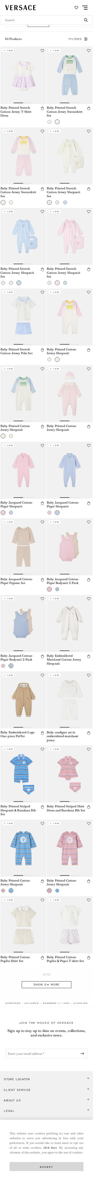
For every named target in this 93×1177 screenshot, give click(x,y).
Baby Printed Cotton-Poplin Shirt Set (15, 959)
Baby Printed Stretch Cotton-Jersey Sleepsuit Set (63, 192)
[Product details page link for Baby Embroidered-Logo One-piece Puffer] (23, 700)
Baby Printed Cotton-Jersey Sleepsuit (62, 351)
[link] (13, 1003)
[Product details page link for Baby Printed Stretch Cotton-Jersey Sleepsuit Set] (70, 156)
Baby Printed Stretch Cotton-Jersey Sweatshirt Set (65, 112)
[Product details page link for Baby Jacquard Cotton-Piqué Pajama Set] (23, 546)
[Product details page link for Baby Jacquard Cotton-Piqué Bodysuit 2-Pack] (70, 546)
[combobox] (46, 20)
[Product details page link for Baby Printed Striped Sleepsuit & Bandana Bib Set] (23, 774)
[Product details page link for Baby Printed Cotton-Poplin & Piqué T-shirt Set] (70, 924)
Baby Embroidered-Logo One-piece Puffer (17, 734)
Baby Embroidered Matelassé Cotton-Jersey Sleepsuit (64, 660)
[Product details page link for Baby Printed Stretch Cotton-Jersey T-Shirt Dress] (23, 75)
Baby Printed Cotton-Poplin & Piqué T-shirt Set (65, 959)
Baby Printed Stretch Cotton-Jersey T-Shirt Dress (16, 112)
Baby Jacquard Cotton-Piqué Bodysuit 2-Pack (63, 581)
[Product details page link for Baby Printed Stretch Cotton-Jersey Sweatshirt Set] (70, 75)
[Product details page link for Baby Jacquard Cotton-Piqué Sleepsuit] (23, 470)
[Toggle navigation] (85, 7)
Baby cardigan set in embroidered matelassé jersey (62, 736)
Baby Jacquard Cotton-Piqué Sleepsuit (16, 504)
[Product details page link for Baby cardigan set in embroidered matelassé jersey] (70, 700)
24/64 (46, 974)
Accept (46, 1166)
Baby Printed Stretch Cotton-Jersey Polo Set (16, 351)
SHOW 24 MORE (46, 984)
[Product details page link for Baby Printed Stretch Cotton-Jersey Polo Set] (23, 317)
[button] (42, 108)
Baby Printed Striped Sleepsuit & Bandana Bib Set (18, 810)
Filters (75, 39)
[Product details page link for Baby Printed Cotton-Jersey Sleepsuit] (70, 317)
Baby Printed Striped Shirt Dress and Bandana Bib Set (66, 808)
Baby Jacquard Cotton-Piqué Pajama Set (16, 581)
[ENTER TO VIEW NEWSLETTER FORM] (83, 1053)
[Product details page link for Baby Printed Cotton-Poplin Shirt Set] (23, 924)
